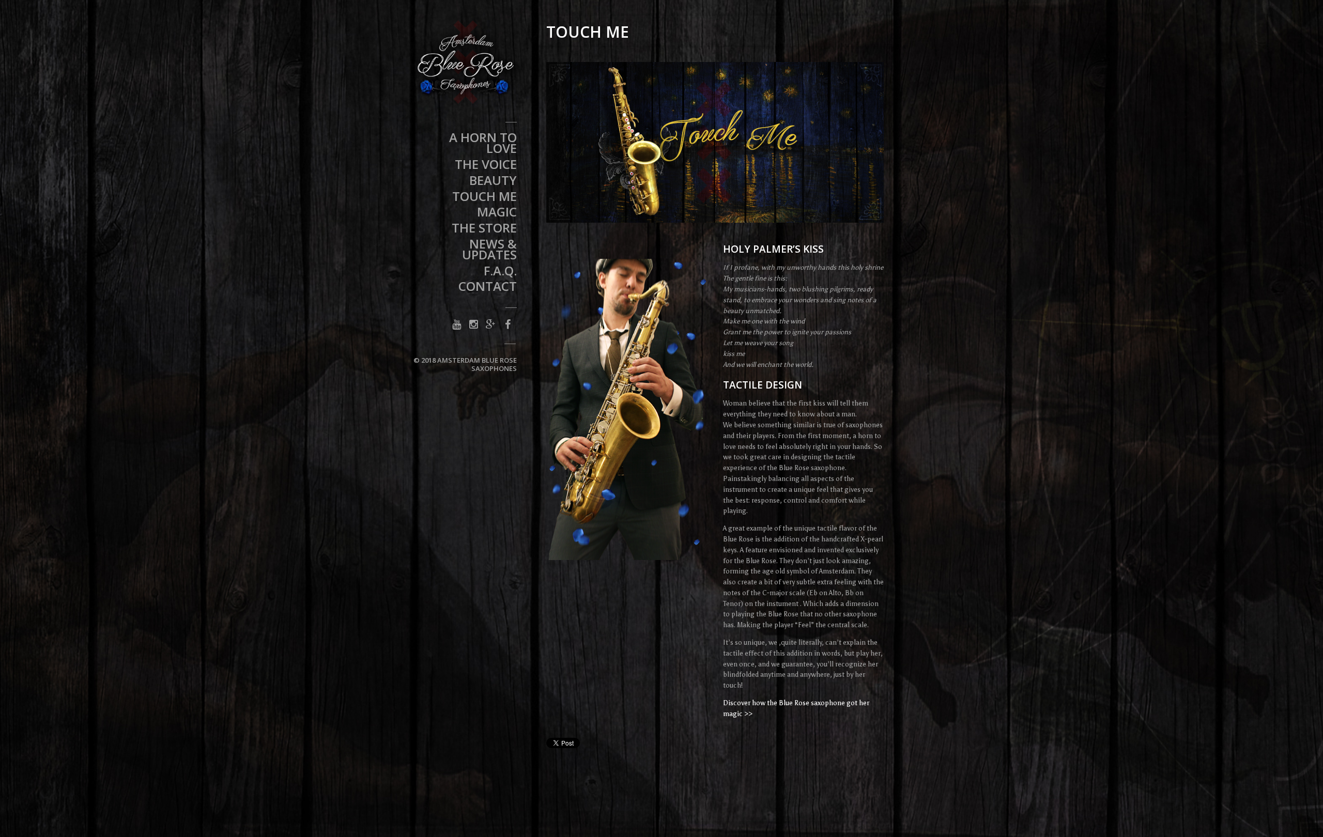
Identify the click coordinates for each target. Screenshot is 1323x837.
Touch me (484, 198)
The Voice (486, 166)
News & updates (489, 251)
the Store (484, 229)
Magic (497, 213)
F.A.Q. (500, 272)
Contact (487, 288)
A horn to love (483, 144)
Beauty (493, 182)
